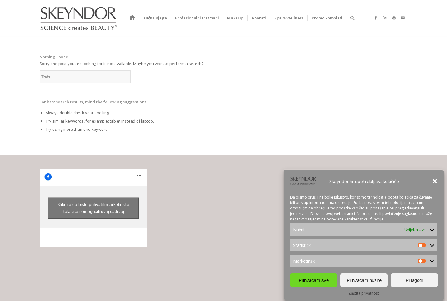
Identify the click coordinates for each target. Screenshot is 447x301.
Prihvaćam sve (314, 279)
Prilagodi (414, 279)
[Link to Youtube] (393, 17)
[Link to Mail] (402, 17)
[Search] (352, 18)
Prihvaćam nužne (364, 279)
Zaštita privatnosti (364, 293)
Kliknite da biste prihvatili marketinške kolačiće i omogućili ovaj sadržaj (93, 208)
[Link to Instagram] (384, 17)
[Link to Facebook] (375, 17)
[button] (435, 181)
